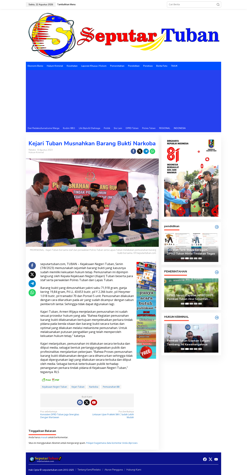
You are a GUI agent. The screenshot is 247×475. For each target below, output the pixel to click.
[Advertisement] (123, 97)
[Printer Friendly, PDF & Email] (50, 379)
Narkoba (93, 386)
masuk (44, 437)
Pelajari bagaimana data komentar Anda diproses (111, 442)
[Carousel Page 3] (191, 258)
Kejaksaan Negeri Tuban (54, 386)
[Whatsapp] (152, 151)
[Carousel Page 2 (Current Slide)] (187, 258)
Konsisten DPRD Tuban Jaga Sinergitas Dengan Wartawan (59, 414)
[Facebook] (80, 402)
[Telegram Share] (146, 151)
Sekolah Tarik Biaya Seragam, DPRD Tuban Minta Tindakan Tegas (191, 252)
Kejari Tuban (78, 386)
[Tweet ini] (139, 151)
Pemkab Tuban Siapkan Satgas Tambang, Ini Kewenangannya (188, 342)
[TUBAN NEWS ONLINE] (123, 35)
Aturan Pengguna (114, 469)
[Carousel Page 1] (182, 258)
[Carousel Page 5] (200, 258)
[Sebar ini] (133, 151)
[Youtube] (94, 402)
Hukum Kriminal (36, 152)
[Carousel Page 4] (195, 258)
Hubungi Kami (133, 469)
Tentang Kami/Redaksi (89, 469)
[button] (218, 4)
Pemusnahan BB (111, 386)
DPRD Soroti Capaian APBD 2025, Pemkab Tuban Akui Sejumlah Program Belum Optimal (190, 297)
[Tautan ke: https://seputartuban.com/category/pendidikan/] (217, 227)
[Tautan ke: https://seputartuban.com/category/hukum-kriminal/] (217, 317)
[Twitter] (87, 402)
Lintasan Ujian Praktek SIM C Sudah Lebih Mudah (113, 414)
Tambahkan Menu (66, 4)
